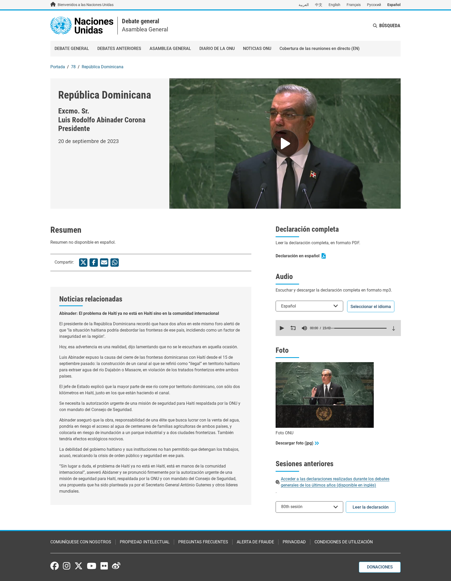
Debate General (72, 48)
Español (394, 5)
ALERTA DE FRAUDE (255, 541)
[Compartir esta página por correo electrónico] (104, 262)
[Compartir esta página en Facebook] (94, 262)
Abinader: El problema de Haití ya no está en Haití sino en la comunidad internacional (139, 313)
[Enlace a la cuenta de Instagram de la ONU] (66, 566)
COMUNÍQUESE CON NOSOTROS (80, 541)
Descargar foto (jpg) (294, 443)
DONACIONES (380, 567)
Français (354, 5)
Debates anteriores (119, 48)
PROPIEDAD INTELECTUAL (145, 541)
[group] (304, 328)
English (334, 5)
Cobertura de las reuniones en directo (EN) (320, 48)
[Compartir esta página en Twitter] (83, 262)
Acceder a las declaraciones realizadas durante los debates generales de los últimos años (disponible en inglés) (335, 482)
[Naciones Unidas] (81, 25)
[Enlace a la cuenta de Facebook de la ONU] (54, 566)
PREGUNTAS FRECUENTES (203, 541)
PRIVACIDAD (294, 541)
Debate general (140, 21)
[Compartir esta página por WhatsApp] (114, 262)
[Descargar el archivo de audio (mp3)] (393, 328)
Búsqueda (389, 25)
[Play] (285, 143)
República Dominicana (102, 66)
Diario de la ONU (217, 48)
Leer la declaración (371, 507)
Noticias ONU (257, 48)
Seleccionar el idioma (371, 306)
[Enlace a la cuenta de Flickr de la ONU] (104, 566)
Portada (57, 66)
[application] (338, 328)
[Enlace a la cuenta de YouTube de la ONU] (91, 566)
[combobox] (309, 306)
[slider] (356, 328)
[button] (281, 328)
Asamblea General (170, 48)
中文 (318, 5)
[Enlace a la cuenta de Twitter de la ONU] (78, 566)
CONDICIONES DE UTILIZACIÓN (343, 541)
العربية (304, 5)
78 (73, 66)
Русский (374, 5)
